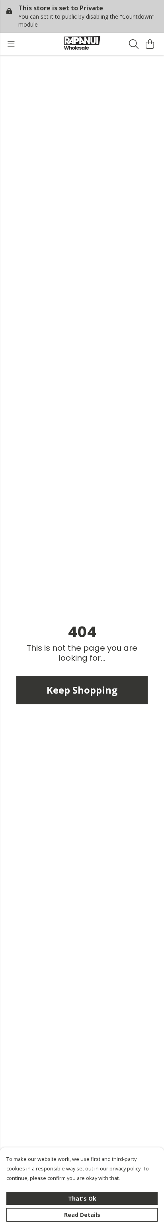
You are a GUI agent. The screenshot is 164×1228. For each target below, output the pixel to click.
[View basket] (150, 44)
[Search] (134, 44)
